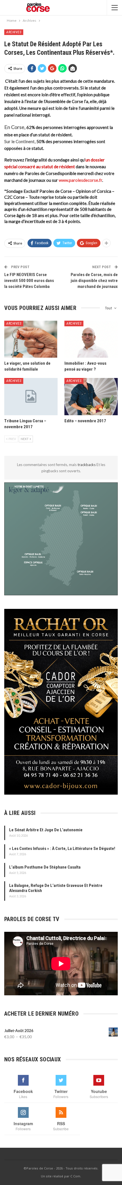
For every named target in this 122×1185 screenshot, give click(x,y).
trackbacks (86, 464)
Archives (13, 32)
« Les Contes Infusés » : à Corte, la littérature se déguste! (62, 848)
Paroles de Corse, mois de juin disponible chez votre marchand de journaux (94, 280)
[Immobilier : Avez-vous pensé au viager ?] (91, 339)
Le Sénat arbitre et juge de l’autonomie (46, 829)
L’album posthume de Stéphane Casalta (45, 867)
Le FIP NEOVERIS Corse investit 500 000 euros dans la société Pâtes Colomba (29, 280)
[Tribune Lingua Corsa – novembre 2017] (31, 396)
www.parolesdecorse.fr (80, 180)
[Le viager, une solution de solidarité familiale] (31, 339)
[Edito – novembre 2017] (91, 396)
